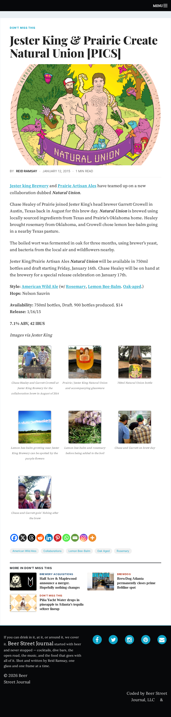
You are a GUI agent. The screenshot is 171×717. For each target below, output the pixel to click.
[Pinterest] (57, 538)
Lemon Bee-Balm (79, 551)
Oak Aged (103, 551)
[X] (23, 538)
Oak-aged (132, 286)
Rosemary (123, 551)
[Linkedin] (49, 538)
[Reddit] (40, 538)
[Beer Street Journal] (85, 5)
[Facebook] (14, 538)
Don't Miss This (22, 28)
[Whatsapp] (66, 538)
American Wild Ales (24, 551)
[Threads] (31, 538)
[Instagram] (84, 538)
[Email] (75, 538)
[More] (92, 538)
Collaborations (52, 551)
